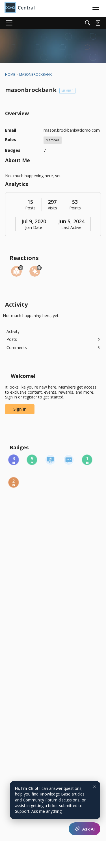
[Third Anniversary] (13, 459)
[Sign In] (98, 23)
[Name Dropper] (50, 459)
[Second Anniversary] (13, 482)
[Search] (88, 23)
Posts (30, 208)
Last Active (71, 227)
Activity (13, 331)
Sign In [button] (20, 409)
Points (75, 208)
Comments (53, 347)
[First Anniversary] (87, 459)
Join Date (33, 227)
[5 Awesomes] (32, 459)
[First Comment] (68, 459)
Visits (52, 208)
